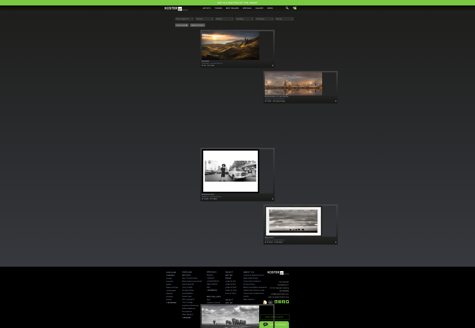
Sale (208, 287)
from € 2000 (230, 293)
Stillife (168, 284)
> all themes (171, 303)
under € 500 (230, 284)
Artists (207, 8)
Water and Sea (172, 287)
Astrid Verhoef (188, 284)
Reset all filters (197, 25)
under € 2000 (231, 290)
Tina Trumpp (187, 302)
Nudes (168, 299)
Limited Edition (213, 281)
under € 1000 (231, 287)
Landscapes (171, 290)
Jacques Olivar (188, 290)
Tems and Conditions (252, 281)
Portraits (169, 281)
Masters (210, 275)
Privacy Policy (249, 284)
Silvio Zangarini (188, 299)
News (270, 8)
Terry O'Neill (187, 287)
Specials (247, 8)
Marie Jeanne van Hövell (192, 281)
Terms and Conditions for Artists (253, 294)
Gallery (259, 8)
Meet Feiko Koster (250, 278)
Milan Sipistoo (187, 314)
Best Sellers (232, 8)
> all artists (186, 317)
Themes (218, 8)
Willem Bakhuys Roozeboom (188, 309)
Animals (169, 296)
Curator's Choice (213, 303)
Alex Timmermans (189, 278)
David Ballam (187, 293)
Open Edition (212, 284)
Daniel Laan (187, 296)
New (209, 300)
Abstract (169, 293)
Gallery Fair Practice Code (253, 290)
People (169, 278)
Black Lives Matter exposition (255, 287)
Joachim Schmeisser (190, 305)
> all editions (212, 290)
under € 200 (230, 281)
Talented (210, 278)
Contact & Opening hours (253, 275)
